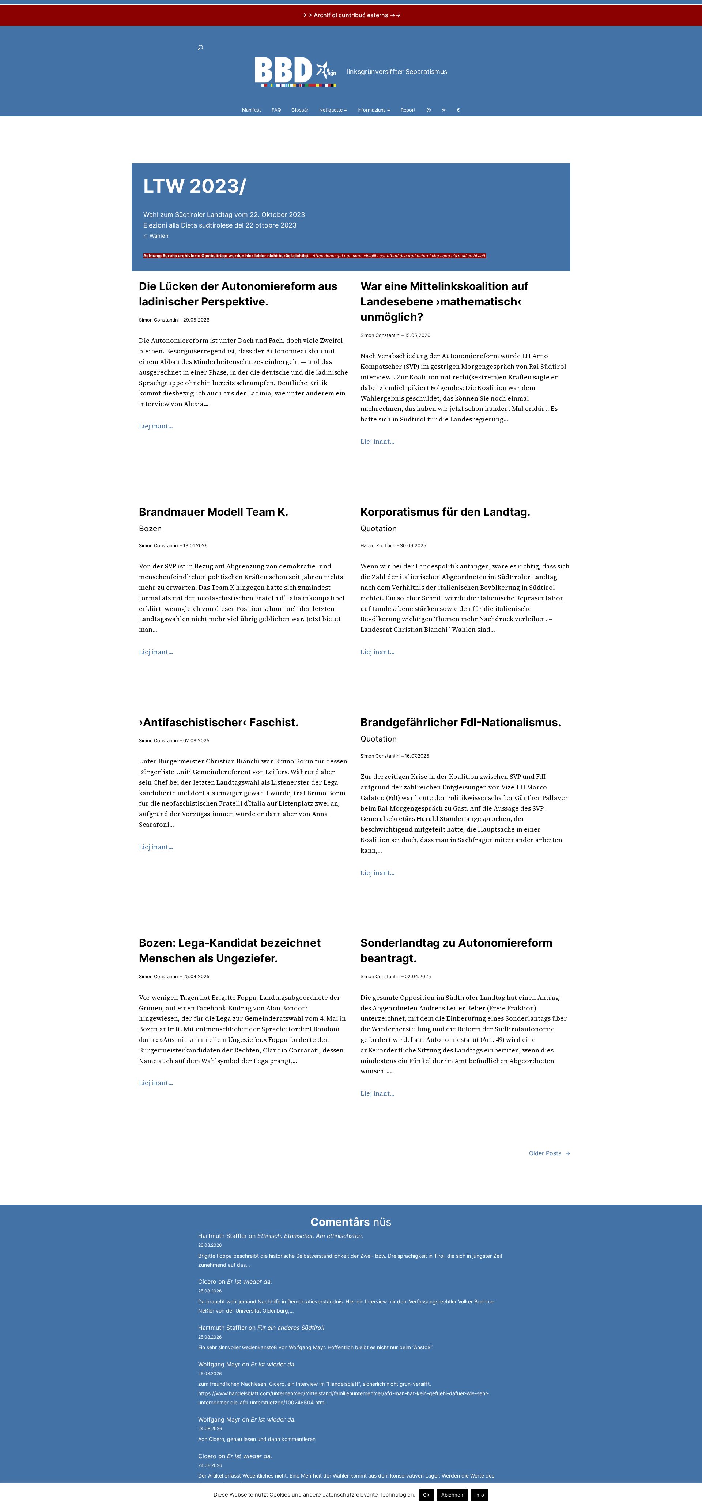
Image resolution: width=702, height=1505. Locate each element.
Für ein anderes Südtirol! (290, 1327)
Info (479, 1495)
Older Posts (549, 1153)
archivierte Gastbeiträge (202, 255)
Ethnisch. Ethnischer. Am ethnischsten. (310, 1235)
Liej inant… (156, 426)
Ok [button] (426, 1495)
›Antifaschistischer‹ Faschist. (219, 722)
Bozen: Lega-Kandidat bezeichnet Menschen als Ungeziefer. (230, 950)
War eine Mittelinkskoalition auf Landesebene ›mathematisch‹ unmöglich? (445, 301)
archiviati (476, 255)
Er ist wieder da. (249, 1281)
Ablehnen (452, 1495)
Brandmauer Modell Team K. (213, 519)
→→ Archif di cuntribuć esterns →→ (351, 15)
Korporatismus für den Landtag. (446, 519)
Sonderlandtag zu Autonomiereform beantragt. (456, 950)
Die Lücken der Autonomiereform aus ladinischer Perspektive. (238, 293)
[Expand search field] (200, 47)
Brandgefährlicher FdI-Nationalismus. (461, 729)
